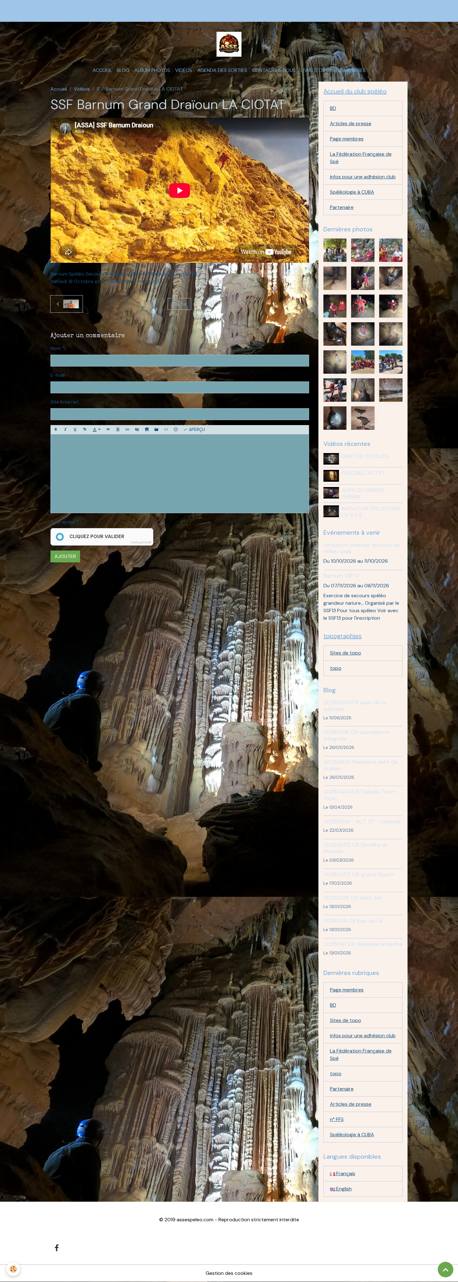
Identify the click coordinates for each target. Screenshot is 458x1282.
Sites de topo (345, 653)
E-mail (57, 375)
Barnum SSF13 (341, 575)
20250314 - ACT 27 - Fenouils (362, 821)
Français (345, 1173)
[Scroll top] (445, 1269)
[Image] (147, 429)
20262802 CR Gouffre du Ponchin (355, 848)
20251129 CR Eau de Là (352, 920)
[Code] (166, 429)
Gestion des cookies (229, 1273)
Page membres (348, 70)
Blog (123, 70)
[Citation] (108, 429)
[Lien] (127, 429)
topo (335, 668)
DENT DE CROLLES (365, 456)
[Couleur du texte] (96, 429)
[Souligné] (75, 429)
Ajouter (65, 556)
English (343, 1188)
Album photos (152, 70)
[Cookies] (13, 1269)
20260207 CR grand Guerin (358, 874)
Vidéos (183, 70)
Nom (55, 348)
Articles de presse (350, 123)
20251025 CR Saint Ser (352, 897)
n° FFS (337, 1119)
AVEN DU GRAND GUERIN (362, 493)
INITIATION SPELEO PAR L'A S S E (371, 511)
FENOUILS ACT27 (362, 473)
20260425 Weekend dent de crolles (360, 765)
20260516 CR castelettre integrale (356, 735)
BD (333, 108)
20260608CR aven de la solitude (354, 705)
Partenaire (342, 207)
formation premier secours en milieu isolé (361, 548)
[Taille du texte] (85, 429)
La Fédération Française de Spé (361, 158)
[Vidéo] (156, 429)
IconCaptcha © (141, 542)
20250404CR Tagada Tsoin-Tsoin (360, 795)
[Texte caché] (137, 429)
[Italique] (65, 429)
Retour (179, 303)
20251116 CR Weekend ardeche (362, 944)
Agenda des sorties (222, 70)
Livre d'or (313, 70)
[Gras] (56, 429)
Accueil (102, 70)
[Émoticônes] (176, 429)
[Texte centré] (118, 429)
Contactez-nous (274, 70)
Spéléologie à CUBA (352, 192)
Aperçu (196, 429)
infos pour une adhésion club (363, 176)
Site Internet (64, 402)
